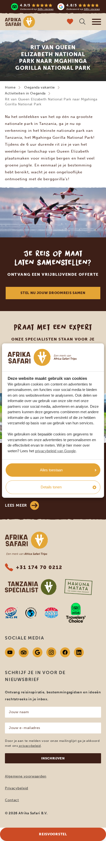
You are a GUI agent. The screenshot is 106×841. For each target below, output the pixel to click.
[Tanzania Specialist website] (30, 587)
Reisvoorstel (53, 834)
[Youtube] (10, 652)
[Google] (37, 652)
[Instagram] (51, 652)
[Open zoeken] (82, 22)
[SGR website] (11, 612)
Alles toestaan (51, 470)
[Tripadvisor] (24, 652)
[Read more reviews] (55, 6)
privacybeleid (29, 746)
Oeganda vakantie (39, 87)
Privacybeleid (16, 788)
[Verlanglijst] (70, 22)
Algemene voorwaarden (25, 776)
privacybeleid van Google (55, 451)
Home (10, 87)
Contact (12, 800)
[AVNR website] (51, 612)
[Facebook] (65, 652)
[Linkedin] (79, 652)
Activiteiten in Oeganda (25, 93)
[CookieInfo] (42, 357)
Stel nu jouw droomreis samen (53, 293)
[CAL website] (31, 612)
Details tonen (51, 487)
